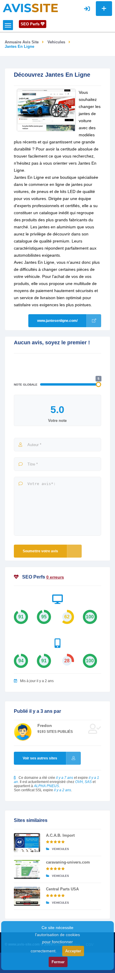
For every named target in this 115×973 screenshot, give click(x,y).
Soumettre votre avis (40, 551)
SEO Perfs (31, 24)
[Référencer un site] (104, 8)
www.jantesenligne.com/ (57, 321)
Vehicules (56, 42)
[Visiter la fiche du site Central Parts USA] (27, 896)
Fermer (58, 962)
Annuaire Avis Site (22, 42)
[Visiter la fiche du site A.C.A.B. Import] (27, 842)
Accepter (73, 951)
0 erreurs (55, 577)
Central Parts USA (62, 889)
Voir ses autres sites (40, 758)
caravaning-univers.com (68, 862)
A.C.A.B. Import (60, 835)
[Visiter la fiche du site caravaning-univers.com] (27, 869)
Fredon (44, 725)
